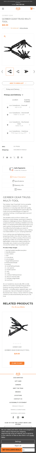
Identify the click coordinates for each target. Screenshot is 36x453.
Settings (18, 441)
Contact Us (18, 399)
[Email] (7, 157)
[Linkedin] (18, 157)
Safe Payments (7, 168)
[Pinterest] (21, 157)
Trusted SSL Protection (8, 170)
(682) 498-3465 (20, 4)
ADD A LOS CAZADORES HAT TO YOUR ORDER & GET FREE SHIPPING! (18, 2)
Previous (2, 71)
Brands (18, 392)
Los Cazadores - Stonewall (19, 113)
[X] (14, 157)
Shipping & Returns (18, 413)
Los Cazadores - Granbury (18, 131)
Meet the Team (18, 388)
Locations (18, 395)
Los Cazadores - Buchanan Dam (19, 123)
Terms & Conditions (18, 409)
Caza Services (18, 377)
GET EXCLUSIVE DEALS (11, 450)
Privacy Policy (18, 406)
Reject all (18, 446)
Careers (18, 384)
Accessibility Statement (18, 402)
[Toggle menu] (5, 8)
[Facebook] (3, 157)
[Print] (10, 157)
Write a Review (24, 28)
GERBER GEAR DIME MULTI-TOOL (17, 350)
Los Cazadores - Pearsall (18, 105)
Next (34, 71)
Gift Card (18, 381)
